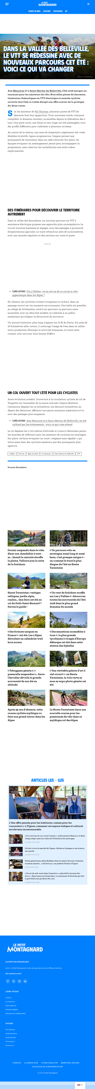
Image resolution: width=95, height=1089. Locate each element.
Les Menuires (46, 454)
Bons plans (34, 11)
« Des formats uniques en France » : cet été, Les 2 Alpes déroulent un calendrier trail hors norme (25, 637)
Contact (8, 998)
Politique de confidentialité (15, 1013)
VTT (78, 454)
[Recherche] (88, 4)
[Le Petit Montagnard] (47, 4)
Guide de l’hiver (11, 1033)
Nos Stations (10, 1029)
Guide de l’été (10, 1037)
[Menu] (7, 4)
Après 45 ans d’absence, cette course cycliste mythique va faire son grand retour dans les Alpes (26, 715)
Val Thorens (41, 111)
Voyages (58, 11)
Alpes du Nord (33, 454)
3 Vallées (12, 454)
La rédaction (10, 1002)
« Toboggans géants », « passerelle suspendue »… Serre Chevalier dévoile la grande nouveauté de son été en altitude (26, 677)
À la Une (21, 454)
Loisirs (47, 11)
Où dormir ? (9, 1045)
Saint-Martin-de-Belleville (45, 90)
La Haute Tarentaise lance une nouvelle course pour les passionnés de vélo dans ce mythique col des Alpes (68, 715)
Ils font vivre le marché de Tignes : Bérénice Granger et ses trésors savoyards (54, 849)
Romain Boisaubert (17, 467)
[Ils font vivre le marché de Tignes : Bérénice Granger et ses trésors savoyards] (16, 851)
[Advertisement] (47, 23)
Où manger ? (10, 1041)
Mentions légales (11, 1009)
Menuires (18, 90)
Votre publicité (10, 1005)
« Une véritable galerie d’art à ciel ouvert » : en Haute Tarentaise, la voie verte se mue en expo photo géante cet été (68, 677)
